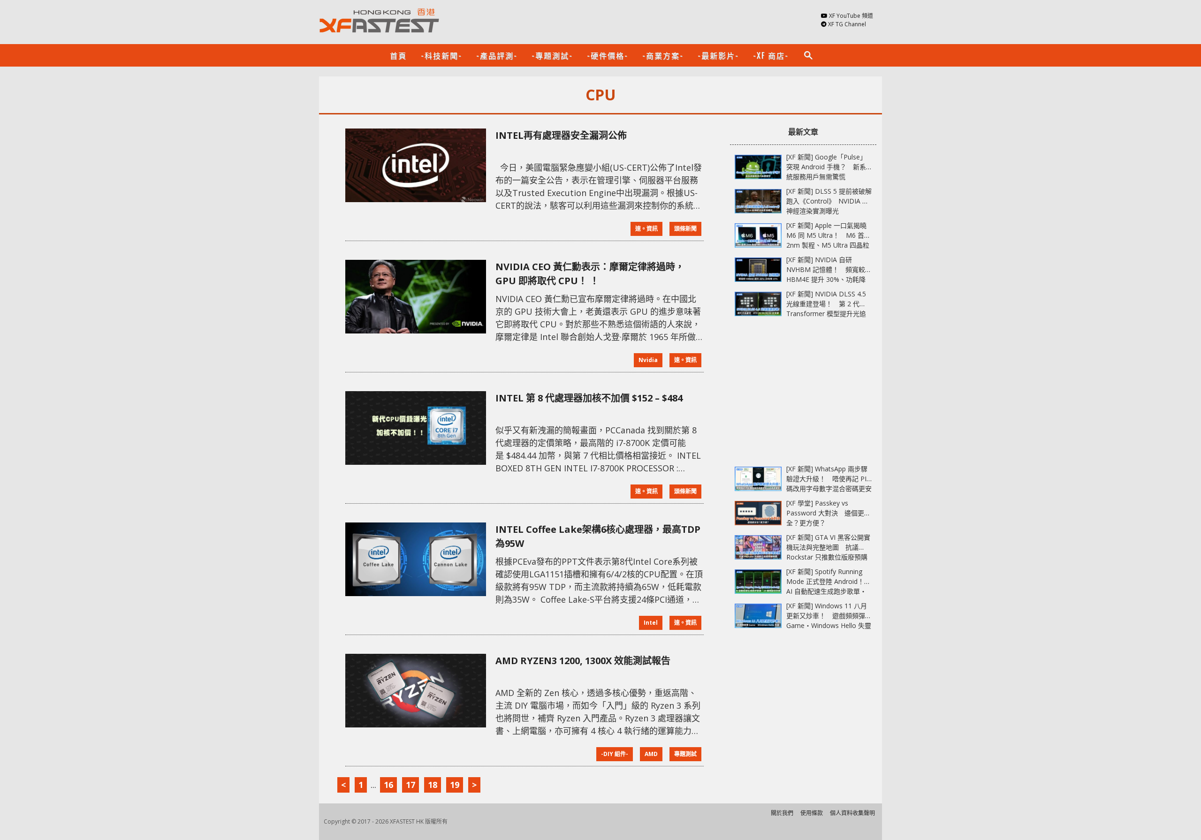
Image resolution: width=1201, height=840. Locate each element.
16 (388, 784)
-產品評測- (496, 55)
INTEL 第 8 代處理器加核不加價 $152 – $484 (589, 398)
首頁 (398, 55)
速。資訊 (646, 229)
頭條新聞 (685, 229)
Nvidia (648, 360)
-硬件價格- (607, 55)
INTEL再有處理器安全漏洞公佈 (561, 135)
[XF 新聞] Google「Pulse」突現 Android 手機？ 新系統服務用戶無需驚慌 (826, 166)
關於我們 (782, 813)
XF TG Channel (847, 24)
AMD (651, 754)
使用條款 (811, 813)
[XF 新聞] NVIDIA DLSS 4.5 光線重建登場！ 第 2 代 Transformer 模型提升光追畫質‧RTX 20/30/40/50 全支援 (826, 313)
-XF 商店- (771, 55)
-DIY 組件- (614, 754)
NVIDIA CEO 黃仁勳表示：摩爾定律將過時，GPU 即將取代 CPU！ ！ (589, 273)
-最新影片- (718, 55)
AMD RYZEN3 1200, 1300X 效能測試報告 (582, 660)
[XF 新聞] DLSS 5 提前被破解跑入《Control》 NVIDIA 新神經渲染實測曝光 (829, 201)
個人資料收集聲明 (852, 813)
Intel (651, 623)
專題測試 (685, 754)
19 (454, 784)
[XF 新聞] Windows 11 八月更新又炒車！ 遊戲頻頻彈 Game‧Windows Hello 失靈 (828, 615)
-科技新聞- (441, 55)
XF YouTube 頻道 (851, 16)
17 (410, 784)
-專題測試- (552, 55)
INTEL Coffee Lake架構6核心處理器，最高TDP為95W (597, 536)
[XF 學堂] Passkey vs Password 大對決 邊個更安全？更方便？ (828, 513)
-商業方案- (663, 55)
